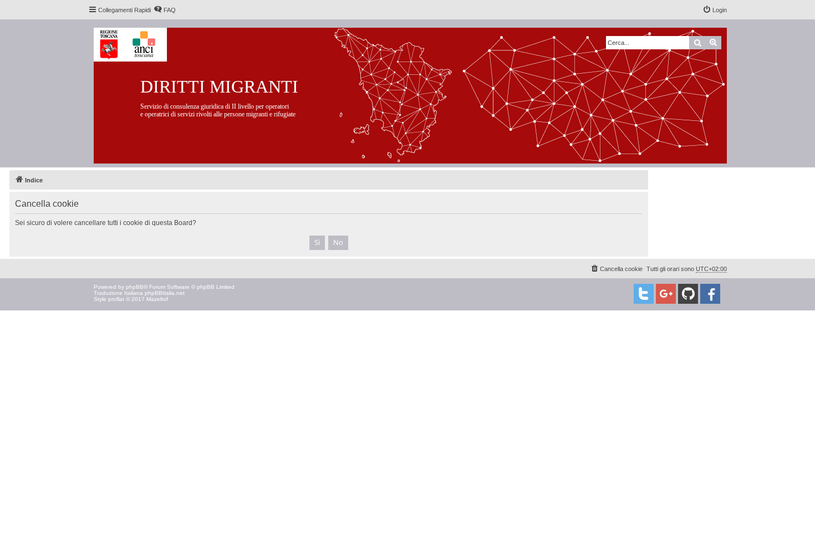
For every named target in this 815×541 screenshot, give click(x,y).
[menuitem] (165, 10)
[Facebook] (710, 294)
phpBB (135, 287)
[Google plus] (666, 294)
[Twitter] (644, 294)
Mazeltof (157, 299)
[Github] (688, 294)
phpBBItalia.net (165, 293)
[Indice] (419, 93)
